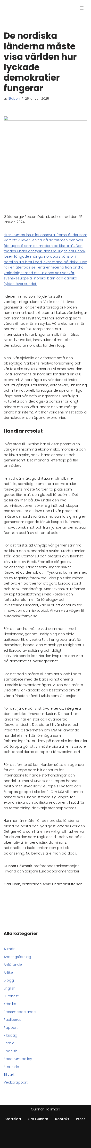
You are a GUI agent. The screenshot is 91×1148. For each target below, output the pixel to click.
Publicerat (12, 1019)
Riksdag (10, 1035)
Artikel (9, 972)
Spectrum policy (18, 1058)
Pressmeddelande (20, 1011)
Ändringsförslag (17, 956)
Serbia (9, 1043)
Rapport (11, 1027)
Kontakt (62, 1118)
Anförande (13, 964)
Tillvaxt (9, 1074)
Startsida (11, 1066)
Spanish (10, 1051)
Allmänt (10, 948)
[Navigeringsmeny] (81, 8)
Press (80, 1118)
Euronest (11, 996)
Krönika (10, 1003)
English (10, 988)
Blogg (9, 980)
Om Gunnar (38, 1118)
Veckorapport (16, 1082)
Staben (14, 98)
